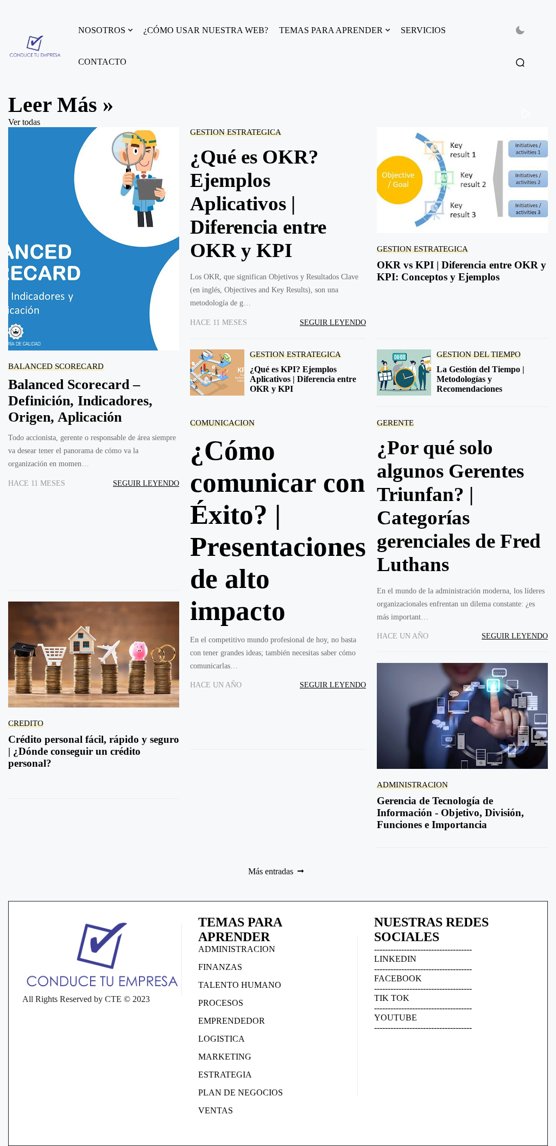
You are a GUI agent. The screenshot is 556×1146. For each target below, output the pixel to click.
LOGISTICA (221, 1038)
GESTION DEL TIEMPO (479, 354)
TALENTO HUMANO (239, 985)
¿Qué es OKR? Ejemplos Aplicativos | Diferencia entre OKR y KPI (258, 203)
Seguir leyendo (146, 483)
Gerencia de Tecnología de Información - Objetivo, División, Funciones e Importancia (450, 812)
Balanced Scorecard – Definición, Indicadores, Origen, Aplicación (80, 401)
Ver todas (24, 122)
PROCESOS (220, 1002)
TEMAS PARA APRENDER (331, 30)
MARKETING (224, 1056)
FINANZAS (220, 967)
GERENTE (395, 422)
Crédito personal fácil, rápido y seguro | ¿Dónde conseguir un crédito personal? (93, 751)
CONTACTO (102, 61)
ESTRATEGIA (225, 1074)
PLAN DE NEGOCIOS (240, 1092)
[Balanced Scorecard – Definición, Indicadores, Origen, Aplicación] (93, 238)
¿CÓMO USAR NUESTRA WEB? (205, 30)
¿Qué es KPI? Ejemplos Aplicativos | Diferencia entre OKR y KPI (303, 379)
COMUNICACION (222, 422)
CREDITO (25, 723)
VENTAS (215, 1110)
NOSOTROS (101, 30)
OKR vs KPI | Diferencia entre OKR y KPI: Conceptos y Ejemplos (461, 271)
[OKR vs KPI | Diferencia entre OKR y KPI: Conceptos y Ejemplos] (462, 180)
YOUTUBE (395, 1017)
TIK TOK (391, 998)
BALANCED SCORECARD (56, 366)
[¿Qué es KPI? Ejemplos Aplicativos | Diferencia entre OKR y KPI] (217, 372)
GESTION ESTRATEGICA (235, 131)
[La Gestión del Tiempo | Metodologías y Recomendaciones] (404, 372)
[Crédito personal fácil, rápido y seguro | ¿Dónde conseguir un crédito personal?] (93, 654)
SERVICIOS (423, 30)
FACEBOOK (398, 978)
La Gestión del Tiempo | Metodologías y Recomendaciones (481, 379)
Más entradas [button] (270, 871)
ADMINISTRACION (412, 784)
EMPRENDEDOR (231, 1020)
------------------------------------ (423, 949)
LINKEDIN (395, 958)
